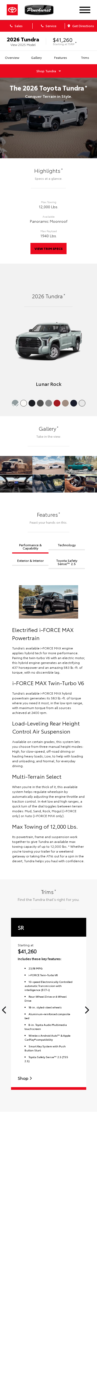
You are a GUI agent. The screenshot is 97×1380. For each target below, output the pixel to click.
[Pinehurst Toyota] (42, 10)
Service (50, 25)
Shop (23, 1078)
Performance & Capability (30, 546)
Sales (18, 25)
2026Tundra (23, 39)
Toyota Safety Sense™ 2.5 (66, 562)
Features (60, 57)
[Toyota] (12, 10)
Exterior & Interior (30, 560)
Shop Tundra (46, 71)
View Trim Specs (48, 248)
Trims (85, 57)
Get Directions (82, 25)
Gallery (36, 57)
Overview (12, 57)
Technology (67, 544)
